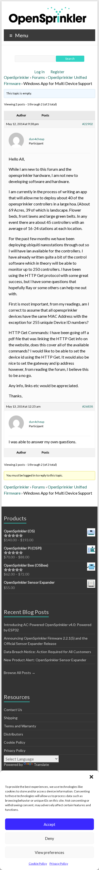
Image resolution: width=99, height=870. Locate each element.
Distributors (13, 734)
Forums (38, 77)
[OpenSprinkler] (47, 15)
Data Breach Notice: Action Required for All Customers (47, 652)
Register (57, 72)
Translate (41, 764)
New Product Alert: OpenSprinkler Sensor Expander (45, 660)
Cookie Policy (38, 863)
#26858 (87, 406)
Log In (40, 72)
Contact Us (13, 709)
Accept (49, 824)
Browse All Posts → (19, 672)
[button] (91, 776)
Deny (49, 838)
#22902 (87, 124)
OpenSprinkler (16, 77)
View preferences (49, 852)
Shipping (11, 718)
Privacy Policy (59, 863)
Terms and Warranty (20, 726)
